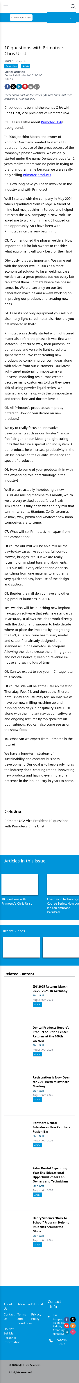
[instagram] (73, 1332)
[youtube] (66, 1325)
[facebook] (7, 87)
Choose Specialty (20, 17)
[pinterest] (25, 87)
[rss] (73, 1325)
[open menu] (5, 6)
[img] (39, 6)
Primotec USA (51, 122)
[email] (31, 87)
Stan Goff (38, 995)
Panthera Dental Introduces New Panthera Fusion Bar (52, 1127)
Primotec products (37, 175)
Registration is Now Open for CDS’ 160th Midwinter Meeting (51, 1081)
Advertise (23, 1304)
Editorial (37, 1304)
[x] (73, 1319)
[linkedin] (19, 87)
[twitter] (13, 87)
